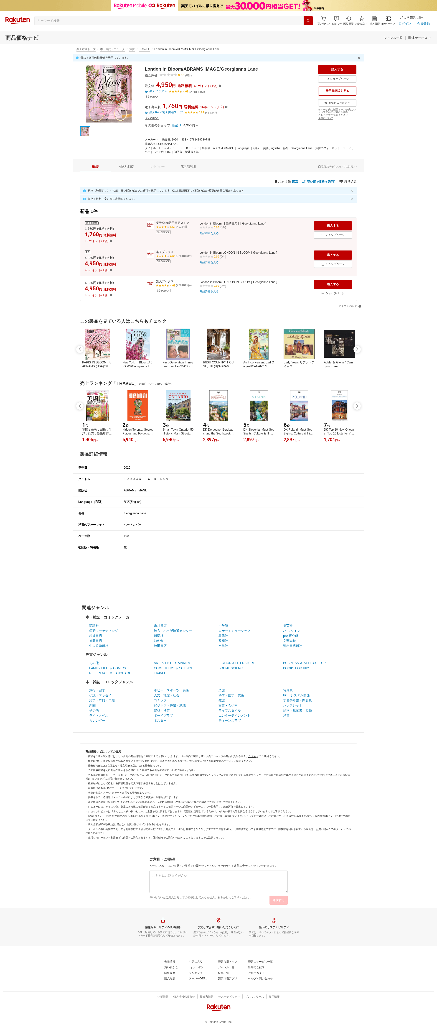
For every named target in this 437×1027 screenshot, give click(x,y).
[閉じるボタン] (359, 57)
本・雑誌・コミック (112, 49)
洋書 (132, 49)
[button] (337, 20)
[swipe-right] (357, 349)
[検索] (308, 20)
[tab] (95, 166)
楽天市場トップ (86, 49)
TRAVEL (144, 49)
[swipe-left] (80, 349)
